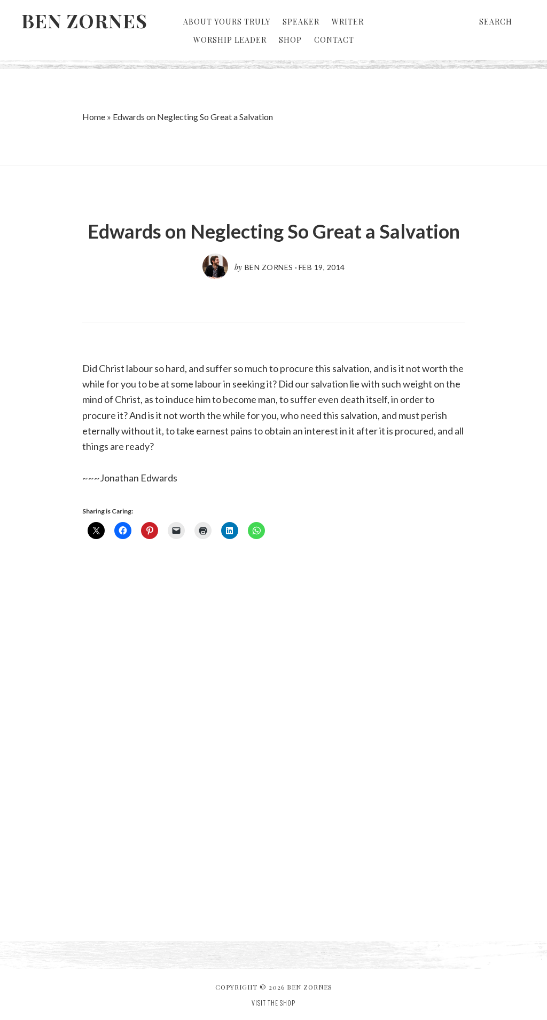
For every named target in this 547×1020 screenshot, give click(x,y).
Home (93, 117)
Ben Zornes (84, 20)
